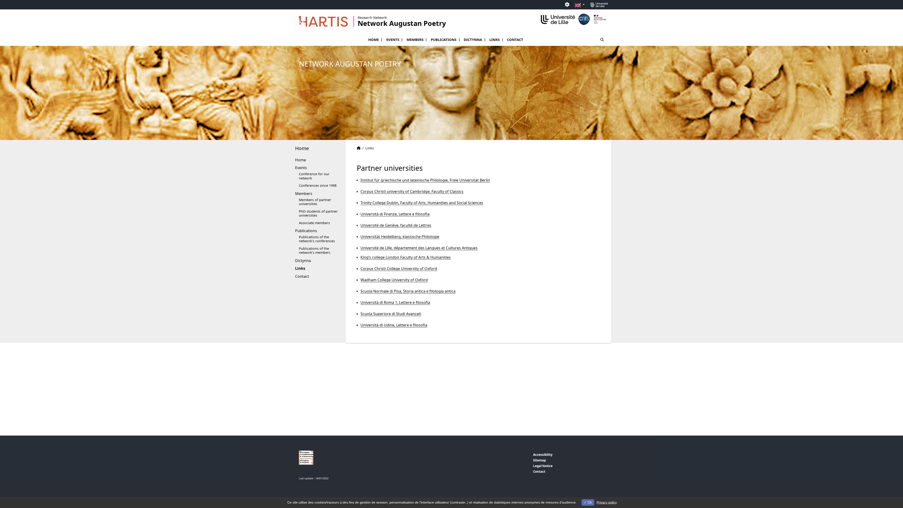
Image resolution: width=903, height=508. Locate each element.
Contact (515, 39)
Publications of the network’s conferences (317, 239)
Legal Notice (543, 466)
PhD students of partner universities (318, 213)
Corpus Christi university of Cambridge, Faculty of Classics (411, 191)
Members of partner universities (315, 202)
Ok (589, 502)
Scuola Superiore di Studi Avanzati (390, 313)
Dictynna (473, 39)
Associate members (314, 223)
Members (415, 39)
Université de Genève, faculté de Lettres (395, 225)
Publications (443, 39)
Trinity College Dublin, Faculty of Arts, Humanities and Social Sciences (421, 202)
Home (373, 39)
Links (494, 39)
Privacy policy (607, 502)
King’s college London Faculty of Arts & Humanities (405, 257)
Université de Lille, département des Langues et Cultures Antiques (419, 247)
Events (392, 39)
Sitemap (539, 460)
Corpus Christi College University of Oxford (398, 268)
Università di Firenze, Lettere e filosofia (395, 214)
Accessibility (543, 454)
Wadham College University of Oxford (394, 279)
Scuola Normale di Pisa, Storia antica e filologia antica (407, 291)
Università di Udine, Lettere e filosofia (393, 325)
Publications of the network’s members (314, 250)
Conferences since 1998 (318, 185)
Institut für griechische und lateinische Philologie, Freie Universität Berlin (425, 180)
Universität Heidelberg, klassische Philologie (399, 236)
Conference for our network (314, 176)
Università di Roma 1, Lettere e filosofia (395, 302)
